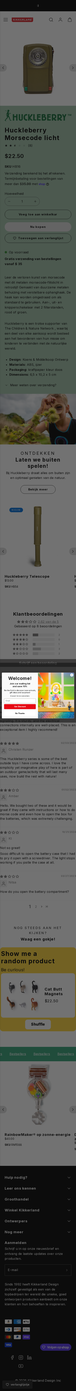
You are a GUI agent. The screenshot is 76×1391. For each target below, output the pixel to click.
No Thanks (20, 713)
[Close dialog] (71, 675)
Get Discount (20, 707)
